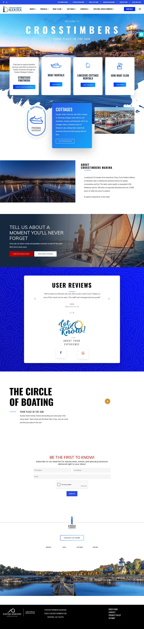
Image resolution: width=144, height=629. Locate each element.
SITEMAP (112, 618)
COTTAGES (80, 547)
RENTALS (48, 547)
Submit (72, 494)
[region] (72, 303)
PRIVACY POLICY (115, 615)
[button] (141, 34)
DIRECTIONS (113, 609)
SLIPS (64, 547)
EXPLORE (95, 547)
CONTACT (112, 612)
